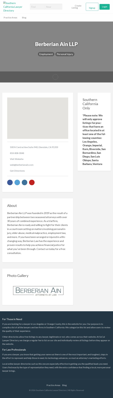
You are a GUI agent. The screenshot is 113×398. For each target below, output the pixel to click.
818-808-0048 (17, 153)
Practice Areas (10, 17)
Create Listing (76, 6)
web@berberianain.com (21, 164)
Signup (92, 8)
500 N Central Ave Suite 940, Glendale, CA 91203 (34, 147)
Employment (46, 54)
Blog (24, 17)
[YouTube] (32, 182)
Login (104, 6)
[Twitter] (17, 182)
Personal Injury (65, 54)
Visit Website (16, 159)
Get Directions (17, 170)
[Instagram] (24, 182)
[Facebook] (10, 182)
